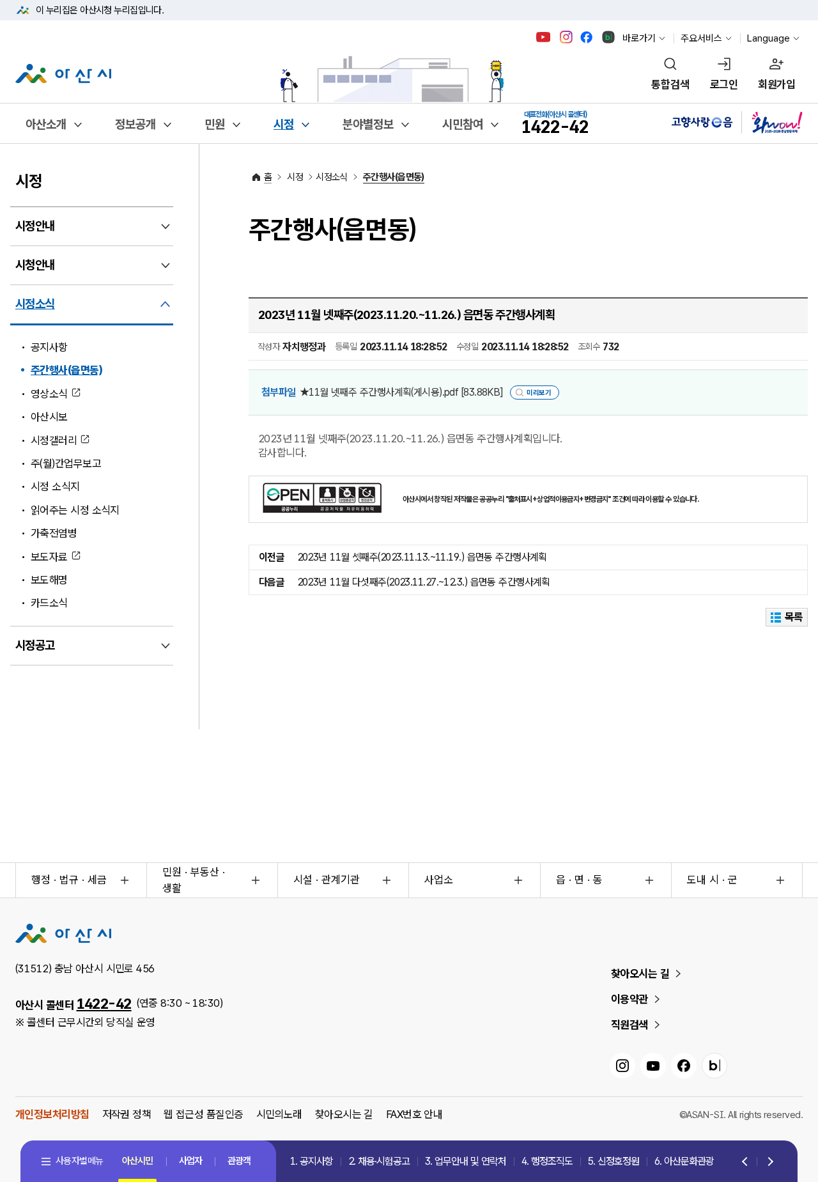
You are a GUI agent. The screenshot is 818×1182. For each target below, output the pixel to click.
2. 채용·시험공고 (379, 1161)
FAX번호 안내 (414, 1114)
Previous (746, 1162)
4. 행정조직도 (547, 1161)
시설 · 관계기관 (326, 879)
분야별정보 (368, 124)
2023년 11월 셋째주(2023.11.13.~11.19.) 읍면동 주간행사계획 (422, 557)
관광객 (239, 1161)
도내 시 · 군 (712, 879)
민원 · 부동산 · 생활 (193, 880)
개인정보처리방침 (52, 1114)
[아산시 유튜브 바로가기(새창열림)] (543, 37)
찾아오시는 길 (640, 973)
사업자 (190, 1161)
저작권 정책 (126, 1114)
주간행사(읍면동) (66, 370)
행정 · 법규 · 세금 (69, 879)
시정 (284, 124)
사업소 (438, 879)
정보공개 (135, 124)
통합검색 (670, 84)
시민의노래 (279, 1114)
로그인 (723, 84)
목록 (794, 616)
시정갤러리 (54, 440)
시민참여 (462, 124)
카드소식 (49, 602)
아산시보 (49, 416)
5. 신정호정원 (613, 1161)
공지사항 (49, 347)
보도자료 (49, 556)
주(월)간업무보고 (66, 463)
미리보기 (539, 393)
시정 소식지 (55, 486)
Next (768, 1162)
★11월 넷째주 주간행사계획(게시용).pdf (401, 392)
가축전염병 (54, 533)
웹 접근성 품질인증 (203, 1114)
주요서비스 (701, 38)
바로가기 (639, 38)
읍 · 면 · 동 (579, 879)
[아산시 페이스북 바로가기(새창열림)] (587, 37)
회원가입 (776, 84)
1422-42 (104, 1004)
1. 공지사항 (311, 1161)
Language (768, 38)
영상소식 (49, 393)
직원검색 (629, 1024)
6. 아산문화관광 (684, 1161)
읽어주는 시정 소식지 (75, 510)
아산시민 (137, 1161)
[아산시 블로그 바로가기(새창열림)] (608, 37)
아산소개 (46, 124)
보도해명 (49, 579)
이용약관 (629, 999)
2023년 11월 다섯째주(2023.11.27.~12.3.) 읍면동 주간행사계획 (423, 582)
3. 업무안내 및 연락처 (465, 1161)
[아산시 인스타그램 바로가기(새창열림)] (567, 37)
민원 (214, 124)
